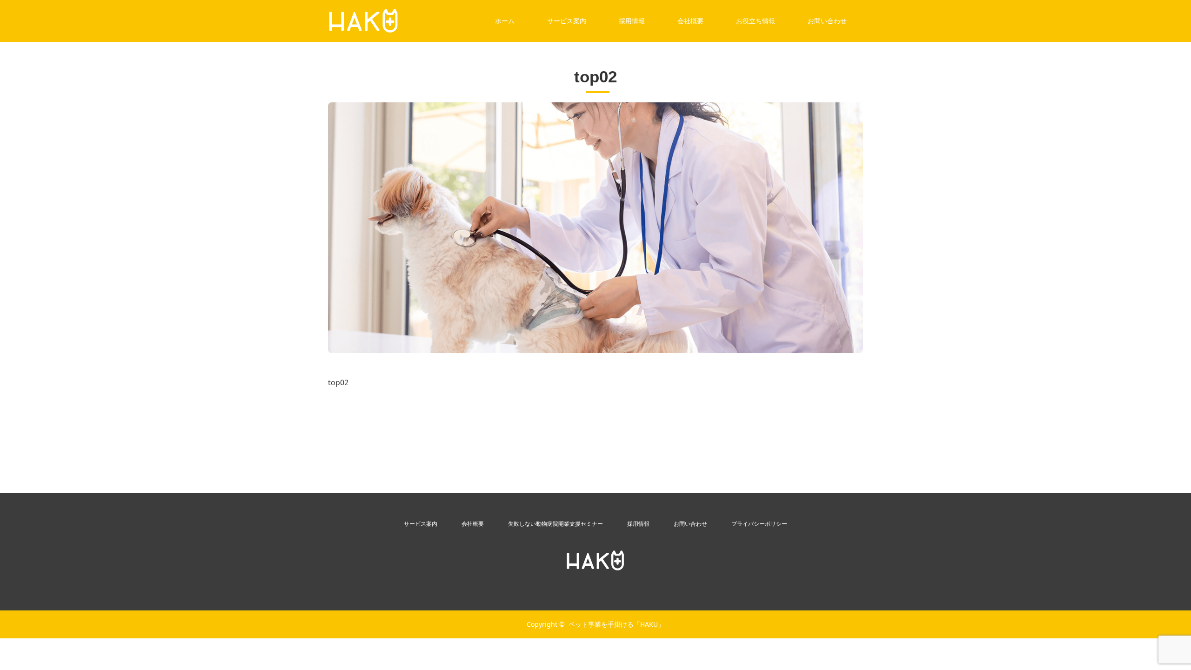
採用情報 (632, 20)
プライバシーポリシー (759, 524)
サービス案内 (566, 20)
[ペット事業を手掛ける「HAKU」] (595, 561)
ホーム (505, 20)
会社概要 (690, 20)
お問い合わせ (827, 20)
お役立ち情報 (755, 20)
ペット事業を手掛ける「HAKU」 (616, 624)
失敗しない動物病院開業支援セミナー (555, 524)
